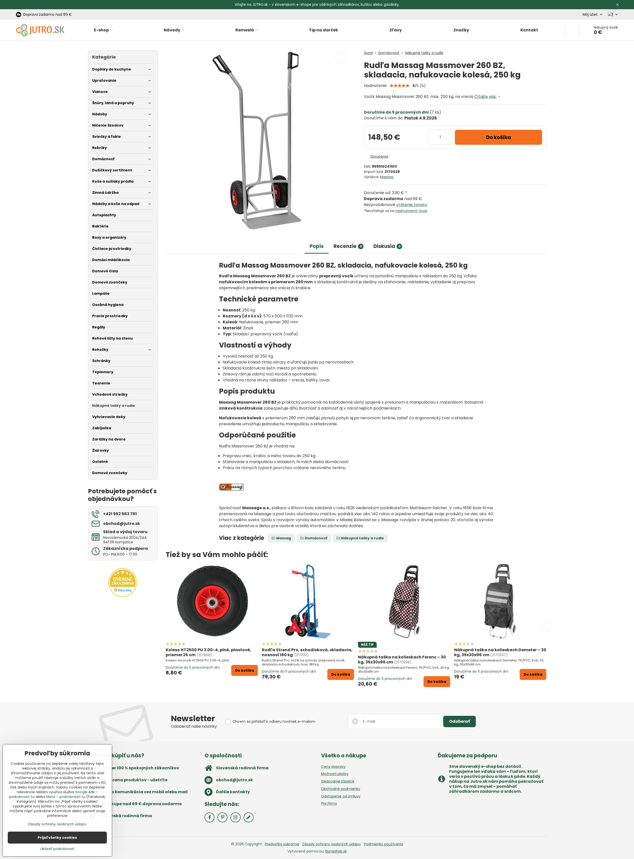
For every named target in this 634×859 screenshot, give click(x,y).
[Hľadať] (572, 30)
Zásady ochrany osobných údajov (331, 844)
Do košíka (498, 137)
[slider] (400, 86)
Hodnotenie (375, 85)
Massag (386, 176)
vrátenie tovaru (411, 205)
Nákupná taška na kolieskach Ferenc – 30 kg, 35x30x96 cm (402, 659)
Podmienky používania (383, 844)
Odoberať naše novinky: (194, 726)
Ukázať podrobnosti (57, 849)
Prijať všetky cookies (57, 837)
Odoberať (459, 721)
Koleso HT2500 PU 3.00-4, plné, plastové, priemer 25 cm (208, 652)
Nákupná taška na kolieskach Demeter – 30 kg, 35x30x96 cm (500, 652)
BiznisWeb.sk (336, 851)
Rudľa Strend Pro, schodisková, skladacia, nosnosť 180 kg (307, 652)
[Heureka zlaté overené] (122, 595)
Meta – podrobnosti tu (65, 796)
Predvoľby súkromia (282, 844)
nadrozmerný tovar (411, 211)
